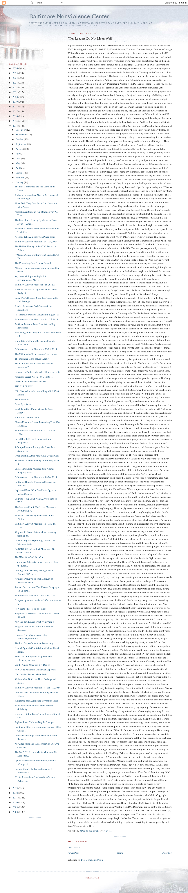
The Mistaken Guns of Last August (32, 358)
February (20, 177)
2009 (15, 807)
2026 (15, 68)
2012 (15, 792)
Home (120, 852)
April (18, 168)
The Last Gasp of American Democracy (34, 643)
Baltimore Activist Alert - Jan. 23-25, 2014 (36, 349)
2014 (15, 125)
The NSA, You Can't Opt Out (29, 557)
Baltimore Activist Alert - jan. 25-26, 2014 (36, 284)
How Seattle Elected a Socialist (30, 608)
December (21, 129)
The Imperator (22, 399)
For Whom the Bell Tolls (27, 417)
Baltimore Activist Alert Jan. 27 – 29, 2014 (36, 241)
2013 (15, 788)
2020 (15, 97)
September (21, 144)
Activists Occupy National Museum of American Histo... (34, 580)
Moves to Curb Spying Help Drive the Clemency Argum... (33, 658)
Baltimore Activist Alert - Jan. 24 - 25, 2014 (36, 319)
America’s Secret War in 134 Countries (34, 376)
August (19, 148)
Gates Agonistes (23, 404)
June (18, 158)
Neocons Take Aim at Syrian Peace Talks (35, 236)
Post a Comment (74, 847)
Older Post (167, 852)
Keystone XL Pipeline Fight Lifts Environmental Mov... (31, 278)
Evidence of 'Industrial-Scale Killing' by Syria (37, 372)
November (21, 134)
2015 (15, 121)
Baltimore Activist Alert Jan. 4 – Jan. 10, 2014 (37, 687)
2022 (15, 87)
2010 (15, 802)
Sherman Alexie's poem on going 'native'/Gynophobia (31, 636)
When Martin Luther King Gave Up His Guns (37, 455)
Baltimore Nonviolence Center (69, 16)
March (19, 172)
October (20, 139)
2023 (15, 82)
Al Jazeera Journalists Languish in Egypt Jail (37, 314)
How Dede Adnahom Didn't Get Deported (35, 669)
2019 (15, 101)
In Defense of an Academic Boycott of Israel (36, 700)
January (20, 182)
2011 (15, 797)
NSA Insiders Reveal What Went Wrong (34, 621)
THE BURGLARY (23, 386)
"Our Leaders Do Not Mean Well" (31, 674)
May (18, 163)
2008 (15, 812)
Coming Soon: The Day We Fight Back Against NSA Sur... (34, 572)
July (18, 153)
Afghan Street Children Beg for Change (34, 722)
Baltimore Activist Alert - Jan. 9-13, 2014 (35, 595)
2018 (15, 106)
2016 (15, 116)
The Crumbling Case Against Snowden (34, 263)
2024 (15, 77)
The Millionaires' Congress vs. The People (36, 354)
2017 (15, 111)
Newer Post (73, 852)
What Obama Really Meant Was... (31, 381)
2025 (15, 73)
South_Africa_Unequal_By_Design (32, 664)
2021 (15, 92)
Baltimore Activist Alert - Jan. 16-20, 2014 (36, 477)
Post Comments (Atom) (92, 859)
